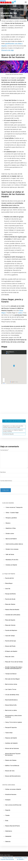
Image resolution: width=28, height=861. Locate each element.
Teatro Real (8, 732)
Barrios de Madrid (11, 538)
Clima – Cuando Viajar (12, 512)
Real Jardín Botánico (11, 700)
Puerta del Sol (9, 578)
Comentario (4, 450)
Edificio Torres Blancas (12, 765)
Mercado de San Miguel (12, 679)
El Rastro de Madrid (11, 651)
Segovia (7, 810)
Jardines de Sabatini (11, 743)
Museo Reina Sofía (10, 705)
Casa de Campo (10, 635)
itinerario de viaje (7, 50)
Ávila (6, 820)
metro (20, 313)
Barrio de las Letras (11, 684)
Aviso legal (10, 855)
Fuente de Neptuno (11, 630)
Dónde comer (10, 533)
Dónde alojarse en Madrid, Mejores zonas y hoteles (13, 430)
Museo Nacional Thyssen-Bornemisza (13, 754)
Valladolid (8, 836)
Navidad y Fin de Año (12, 559)
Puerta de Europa (10, 641)
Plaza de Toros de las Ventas (14, 661)
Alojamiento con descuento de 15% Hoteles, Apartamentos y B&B (13, 426)
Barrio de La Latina (11, 710)
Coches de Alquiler (8, 434)
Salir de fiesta (10, 554)
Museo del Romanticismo (13, 776)
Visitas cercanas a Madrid (13, 789)
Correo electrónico (6, 480)
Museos (8, 523)
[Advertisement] (14, 399)
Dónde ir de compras (12, 549)
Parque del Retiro (10, 593)
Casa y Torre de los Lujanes (13, 722)
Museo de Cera (9, 770)
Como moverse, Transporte (14, 507)
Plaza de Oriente (10, 625)
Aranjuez (8, 799)
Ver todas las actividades (14, 421)
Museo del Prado (10, 646)
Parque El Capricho (11, 727)
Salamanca (8, 831)
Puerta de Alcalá (10, 599)
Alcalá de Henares (10, 794)
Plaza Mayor (9, 583)
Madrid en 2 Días (11, 528)
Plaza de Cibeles (10, 604)
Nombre (3, 472)
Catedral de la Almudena (12, 614)
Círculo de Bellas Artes (12, 694)
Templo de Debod (10, 673)
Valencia (7, 841)
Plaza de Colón (9, 656)
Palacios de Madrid (11, 738)
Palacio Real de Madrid (12, 609)
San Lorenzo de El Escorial (13, 805)
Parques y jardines (11, 517)
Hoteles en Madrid (11, 565)
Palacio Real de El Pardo (12, 826)
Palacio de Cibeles (10, 760)
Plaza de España (10, 620)
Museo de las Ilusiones (12, 748)
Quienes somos (3, 855)
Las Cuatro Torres (10, 689)
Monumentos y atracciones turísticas (13, 716)
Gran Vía (7, 588)
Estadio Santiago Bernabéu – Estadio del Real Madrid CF (14, 667)
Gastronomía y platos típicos (14, 544)
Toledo (7, 815)
